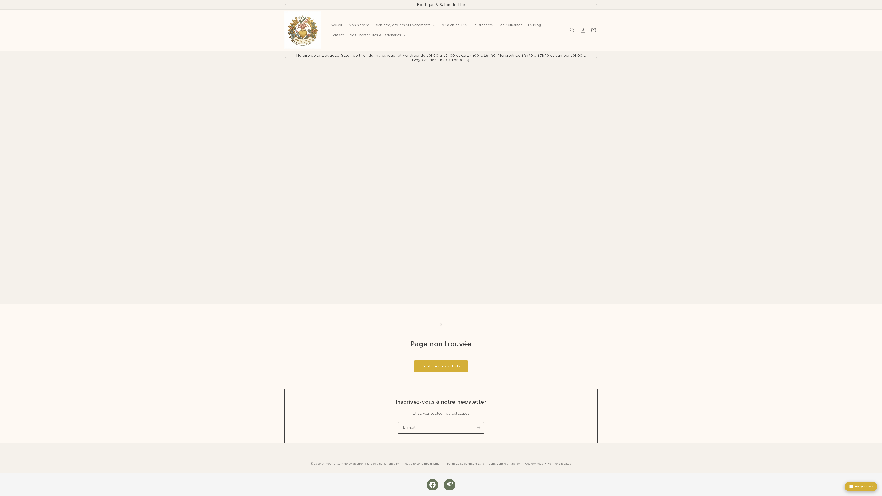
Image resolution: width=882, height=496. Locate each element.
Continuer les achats (441, 366)
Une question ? (864, 486)
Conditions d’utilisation (505, 463)
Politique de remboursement (423, 463)
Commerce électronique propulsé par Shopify (368, 463)
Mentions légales (559, 463)
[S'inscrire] (478, 428)
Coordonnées (534, 463)
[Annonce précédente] (286, 4)
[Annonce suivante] (596, 4)
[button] (404, 25)
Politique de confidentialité (465, 463)
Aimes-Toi (329, 463)
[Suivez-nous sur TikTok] (449, 484)
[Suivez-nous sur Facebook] (432, 484)
